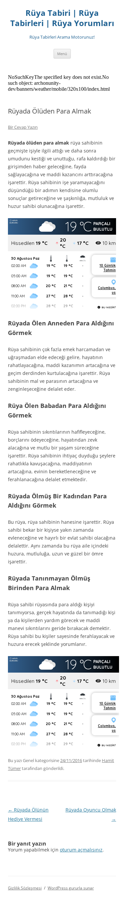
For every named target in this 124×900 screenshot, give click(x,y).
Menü (62, 53)
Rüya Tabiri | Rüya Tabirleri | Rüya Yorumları (62, 18)
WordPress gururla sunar (71, 888)
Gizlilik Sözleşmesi (25, 888)
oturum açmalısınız (81, 850)
